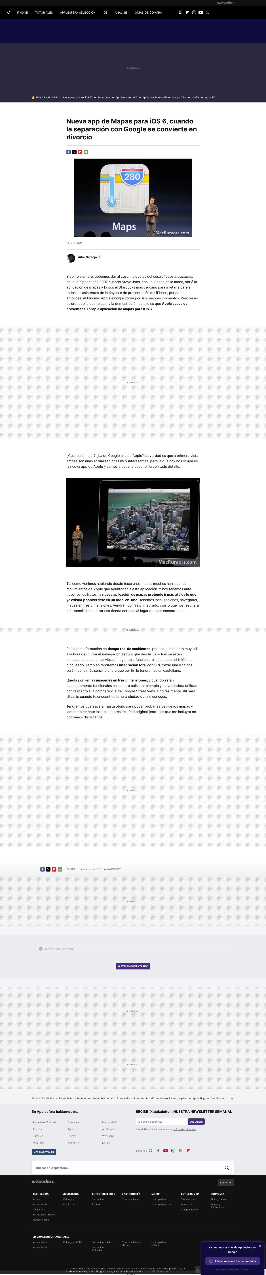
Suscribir (196, 1121)
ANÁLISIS (121, 12)
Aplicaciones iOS (90, 869)
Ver (134, 966)
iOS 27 (88, 97)
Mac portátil (109, 1122)
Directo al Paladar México (131, 1244)
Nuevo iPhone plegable (173, 1098)
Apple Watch (150, 97)
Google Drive (179, 97)
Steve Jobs (104, 97)
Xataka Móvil (40, 1204)
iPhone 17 (73, 1142)
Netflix (195, 97)
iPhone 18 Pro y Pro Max (72, 1098)
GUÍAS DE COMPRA (148, 12)
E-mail (86, 152)
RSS (181, 1150)
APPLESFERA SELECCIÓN (78, 12)
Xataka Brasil (40, 1247)
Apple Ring (199, 1098)
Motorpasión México (158, 1244)
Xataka (36, 1199)
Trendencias (188, 1199)
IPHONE (22, 12)
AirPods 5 (130, 1098)
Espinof (96, 1204)
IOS (105, 12)
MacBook (38, 1142)
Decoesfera (187, 1204)
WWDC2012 (114, 869)
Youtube (201, 12)
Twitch (180, 12)
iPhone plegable (71, 97)
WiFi (164, 97)
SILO (134, 97)
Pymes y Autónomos (217, 1206)
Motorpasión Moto (161, 1204)
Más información (160, 1271)
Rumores (38, 1135)
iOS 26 (106, 1142)
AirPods (37, 1129)
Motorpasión (158, 1199)
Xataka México (41, 1242)
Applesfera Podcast (44, 1122)
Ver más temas (44, 1152)
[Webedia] (225, 3)
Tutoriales (73, 1122)
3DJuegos (68, 1199)
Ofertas (71, 1135)
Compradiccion (189, 1209)
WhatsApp (108, 1135)
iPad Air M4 (98, 1098)
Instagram (194, 12)
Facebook (68, 152)
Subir (223, 1182)
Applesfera (39, 1209)
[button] (89, 257)
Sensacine (98, 1199)
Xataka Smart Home (44, 1214)
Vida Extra (68, 1204)
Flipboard (187, 12)
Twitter (207, 12)
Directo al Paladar (131, 1199)
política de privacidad (184, 1129)
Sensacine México (102, 1242)
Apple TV (209, 97)
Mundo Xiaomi (41, 1219)
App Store (121, 97)
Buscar (227, 1168)
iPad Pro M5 (148, 1098)
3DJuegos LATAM (72, 1242)
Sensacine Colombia (98, 1249)
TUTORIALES (44, 12)
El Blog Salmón (219, 1199)
